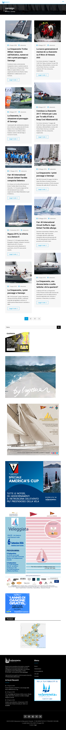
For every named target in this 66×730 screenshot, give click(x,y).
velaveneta (23, 45)
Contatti (36, 676)
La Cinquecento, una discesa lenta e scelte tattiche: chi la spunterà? (47, 284)
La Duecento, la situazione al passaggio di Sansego (17, 119)
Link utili (36, 674)
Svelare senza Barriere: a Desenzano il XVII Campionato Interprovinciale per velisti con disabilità (16, 703)
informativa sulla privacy (13, 676)
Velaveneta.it (37, 669)
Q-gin (35, 725)
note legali (25, 672)
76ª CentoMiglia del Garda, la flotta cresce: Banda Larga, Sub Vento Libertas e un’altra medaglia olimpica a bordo (18, 695)
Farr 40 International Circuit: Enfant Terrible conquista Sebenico (17, 178)
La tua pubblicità (38, 671)
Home (8, 11)
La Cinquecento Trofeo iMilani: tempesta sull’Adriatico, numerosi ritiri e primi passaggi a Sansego (17, 55)
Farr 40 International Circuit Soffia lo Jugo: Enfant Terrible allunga (46, 225)
